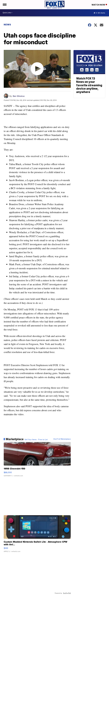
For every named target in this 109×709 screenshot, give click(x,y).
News (7, 24)
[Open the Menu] (4, 4)
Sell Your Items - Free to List (36, 440)
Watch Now (99, 4)
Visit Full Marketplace (62, 439)
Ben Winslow (19, 96)
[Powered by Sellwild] (67, 593)
